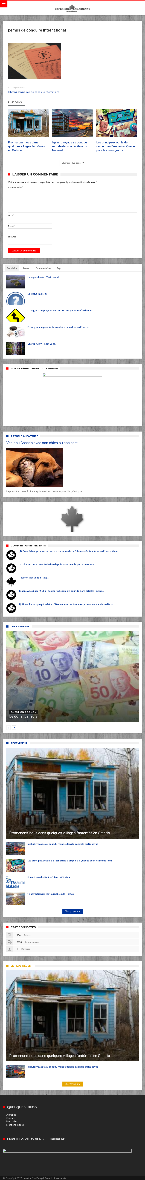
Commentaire (15, 187)
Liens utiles (12, 1121)
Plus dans (15, 102)
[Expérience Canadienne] (72, 4)
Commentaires (43, 268)
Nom (11, 215)
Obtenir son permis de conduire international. (34, 89)
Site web (12, 236)
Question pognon (23, 712)
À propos (11, 1114)
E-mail (11, 226)
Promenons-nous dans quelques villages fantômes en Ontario (26, 146)
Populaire (12, 268)
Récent (26, 268)
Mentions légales (15, 1124)
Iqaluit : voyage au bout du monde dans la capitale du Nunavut (69, 146)
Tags (59, 268)
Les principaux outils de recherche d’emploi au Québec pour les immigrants (116, 146)
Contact (10, 1118)
